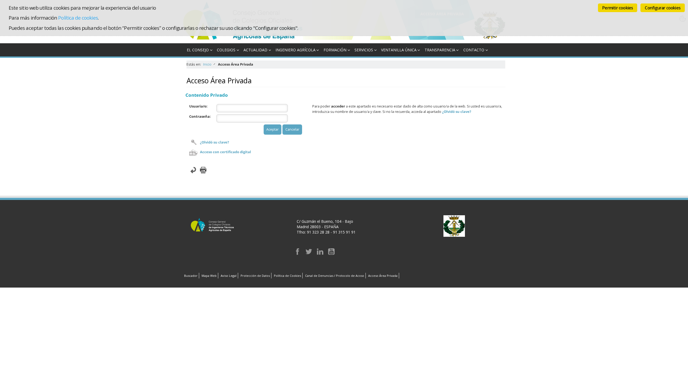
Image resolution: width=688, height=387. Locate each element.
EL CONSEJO (198, 49)
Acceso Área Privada (382, 276)
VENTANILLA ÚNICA (399, 49)
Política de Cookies (287, 276)
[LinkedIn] (320, 253)
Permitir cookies (617, 8)
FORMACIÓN (335, 49)
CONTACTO (473, 49)
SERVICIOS (363, 49)
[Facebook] (297, 253)
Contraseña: (200, 116)
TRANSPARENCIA (440, 49)
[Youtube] (331, 253)
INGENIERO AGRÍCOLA (295, 49)
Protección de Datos (255, 276)
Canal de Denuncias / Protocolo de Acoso (334, 276)
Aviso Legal (228, 276)
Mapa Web (209, 276)
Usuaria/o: (198, 106)
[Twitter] (308, 253)
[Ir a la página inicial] (243, 40)
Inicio (207, 64)
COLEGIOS (226, 49)
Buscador (191, 276)
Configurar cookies (662, 8)
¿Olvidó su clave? (214, 142)
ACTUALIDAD (255, 49)
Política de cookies (78, 17)
